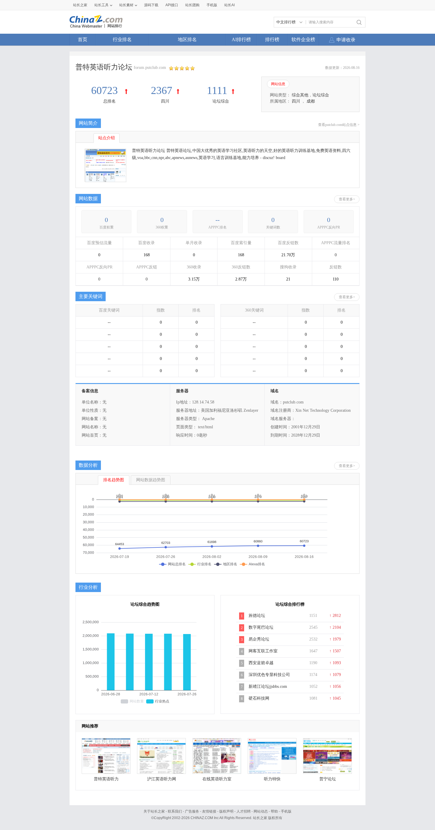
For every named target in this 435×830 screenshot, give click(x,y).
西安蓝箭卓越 (261, 663)
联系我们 (175, 811)
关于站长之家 (154, 811)
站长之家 (80, 5)
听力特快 (272, 779)
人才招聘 (243, 811)
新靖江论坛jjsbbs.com (268, 686)
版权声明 (226, 811)
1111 (217, 90)
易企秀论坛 (259, 639)
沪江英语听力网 (161, 779)
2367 (161, 90)
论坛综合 (220, 101)
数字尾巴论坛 (261, 627)
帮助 (274, 811)
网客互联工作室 (263, 651)
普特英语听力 (106, 779)
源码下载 (151, 5)
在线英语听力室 (216, 779)
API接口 (171, 5)
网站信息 (278, 84)
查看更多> (347, 199)
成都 (311, 101)
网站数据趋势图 (150, 480)
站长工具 (101, 5)
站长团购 (192, 5)
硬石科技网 (259, 698)
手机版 (286, 811)
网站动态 (261, 811)
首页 (82, 39)
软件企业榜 (303, 39)
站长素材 (126, 5)
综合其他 (300, 95)
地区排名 (187, 39)
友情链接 (209, 811)
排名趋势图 (113, 480)
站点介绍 (106, 138)
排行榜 (272, 39)
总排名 (109, 101)
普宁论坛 (327, 779)
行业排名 (122, 39)
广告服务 (192, 811)
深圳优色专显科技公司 (269, 674)
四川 (165, 101)
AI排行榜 (241, 39)
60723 (105, 90)
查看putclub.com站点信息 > (339, 125)
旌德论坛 (257, 615)
